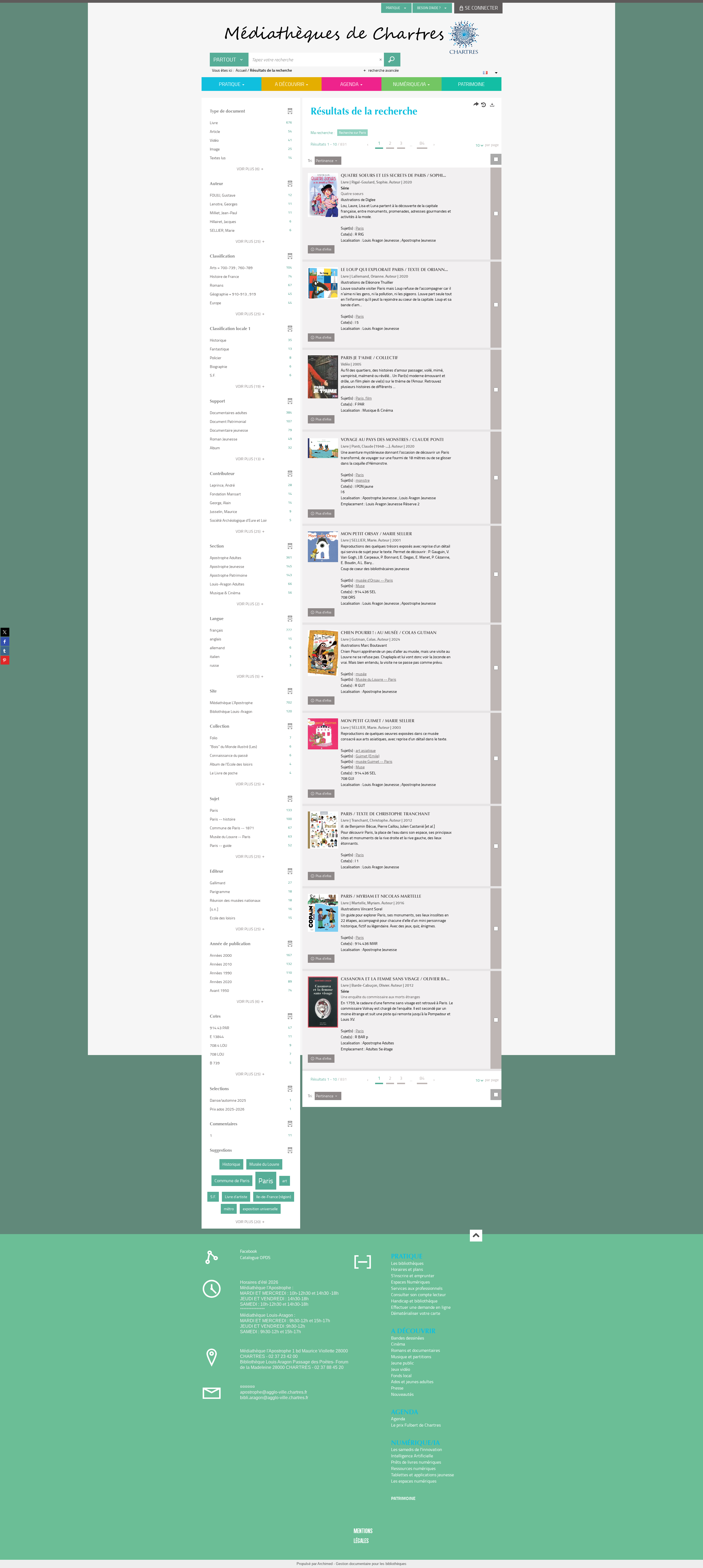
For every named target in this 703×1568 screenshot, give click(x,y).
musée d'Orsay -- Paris (374, 580)
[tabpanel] (351, 663)
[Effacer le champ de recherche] (381, 59)
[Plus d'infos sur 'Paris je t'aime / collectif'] (323, 376)
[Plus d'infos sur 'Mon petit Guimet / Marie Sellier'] (323, 733)
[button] (251, 123)
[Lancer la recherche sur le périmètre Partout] (392, 59)
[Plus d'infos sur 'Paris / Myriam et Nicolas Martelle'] (323, 913)
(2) (248, 603)
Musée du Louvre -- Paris (376, 679)
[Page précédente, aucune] (368, 145)
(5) (248, 676)
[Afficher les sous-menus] (405, 8)
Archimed (325, 1564)
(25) (248, 241)
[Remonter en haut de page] (476, 1235)
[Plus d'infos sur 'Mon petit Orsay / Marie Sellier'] (323, 546)
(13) (248, 458)
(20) (248, 1221)
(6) (248, 168)
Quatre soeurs (352, 193)
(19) (248, 386)
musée (361, 673)
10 (477, 145)
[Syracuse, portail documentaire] (351, 37)
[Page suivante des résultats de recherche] (434, 145)
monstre (363, 480)
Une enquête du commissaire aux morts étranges (380, 996)
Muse (360, 585)
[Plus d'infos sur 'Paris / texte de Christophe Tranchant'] (323, 830)
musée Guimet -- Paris (374, 761)
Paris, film (364, 398)
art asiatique (366, 750)
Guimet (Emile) (368, 755)
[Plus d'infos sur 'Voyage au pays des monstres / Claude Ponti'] (323, 448)
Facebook (248, 1251)
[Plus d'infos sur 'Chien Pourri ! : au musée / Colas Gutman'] (323, 653)
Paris (360, 228)
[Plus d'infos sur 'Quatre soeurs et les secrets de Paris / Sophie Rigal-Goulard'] (323, 195)
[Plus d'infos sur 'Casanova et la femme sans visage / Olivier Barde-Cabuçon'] (323, 1002)
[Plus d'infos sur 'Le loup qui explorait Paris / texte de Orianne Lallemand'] (323, 283)
